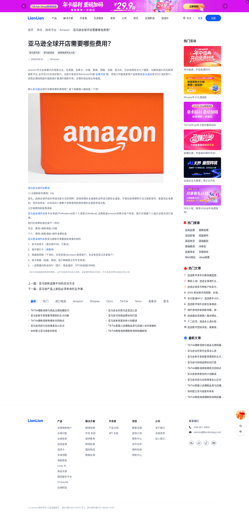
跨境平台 (50, 30)
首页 (36, 18)
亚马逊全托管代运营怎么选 (122, 310)
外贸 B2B (90, 433)
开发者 (83, 18)
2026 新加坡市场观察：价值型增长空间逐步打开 (202, 292)
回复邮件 (204, 235)
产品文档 (114, 427)
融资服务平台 (64, 476)
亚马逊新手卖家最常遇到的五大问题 (50, 315)
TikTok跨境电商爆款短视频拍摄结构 (127, 330)
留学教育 (90, 438)
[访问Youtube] (213, 443)
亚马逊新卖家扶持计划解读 (122, 320)
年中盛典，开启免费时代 (197, 69)
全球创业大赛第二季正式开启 (199, 180)
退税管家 (62, 460)
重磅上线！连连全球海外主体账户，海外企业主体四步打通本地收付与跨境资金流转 (202, 281)
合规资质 (160, 433)
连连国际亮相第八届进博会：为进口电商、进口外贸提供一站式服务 (202, 315)
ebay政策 (204, 257)
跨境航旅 (90, 444)
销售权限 (204, 230)
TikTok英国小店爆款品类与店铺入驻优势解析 (132, 325)
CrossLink (62, 482)
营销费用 (190, 246)
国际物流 (90, 449)
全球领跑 (62, 454)
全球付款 (62, 433)
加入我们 (160, 438)
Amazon (65, 30)
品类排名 (190, 251)
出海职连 (150, 18)
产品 (54, 18)
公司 (124, 18)
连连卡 (61, 449)
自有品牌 (190, 230)
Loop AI (61, 465)
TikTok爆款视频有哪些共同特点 (47, 320)
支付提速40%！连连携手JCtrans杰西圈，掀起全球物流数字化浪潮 (202, 298)
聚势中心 (137, 438)
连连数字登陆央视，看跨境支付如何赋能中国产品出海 (202, 327)
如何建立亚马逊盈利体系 (44, 330)
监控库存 (190, 240)
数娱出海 (90, 454)
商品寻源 (62, 471)
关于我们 (160, 427)
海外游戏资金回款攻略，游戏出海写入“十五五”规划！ (202, 309)
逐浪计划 (137, 433)
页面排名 (204, 251)
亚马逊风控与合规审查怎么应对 (47, 325)
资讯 (135, 18)
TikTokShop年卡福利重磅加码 (200, 125)
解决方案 (68, 18)
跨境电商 (90, 427)
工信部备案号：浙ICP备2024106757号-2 (66, 507)
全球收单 (62, 438)
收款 (48, 249)
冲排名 (202, 246)
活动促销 (190, 235)
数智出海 (137, 427)
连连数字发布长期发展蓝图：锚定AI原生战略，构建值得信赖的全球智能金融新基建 (202, 275)
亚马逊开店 (34, 52)
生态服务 (98, 18)
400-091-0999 (201, 427)
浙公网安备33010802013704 (101, 507)
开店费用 (45, 188)
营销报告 (204, 240)
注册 (213, 18)
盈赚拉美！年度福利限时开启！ (200, 153)
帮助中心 (137, 454)
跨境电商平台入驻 (66, 52)
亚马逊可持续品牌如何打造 (122, 315)
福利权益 (137, 449)
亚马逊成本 (49, 52)
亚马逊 (146, 74)
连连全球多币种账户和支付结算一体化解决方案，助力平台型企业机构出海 (202, 286)
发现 (112, 18)
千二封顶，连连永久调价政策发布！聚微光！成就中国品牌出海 (202, 321)
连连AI (165, 18)
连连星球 (62, 444)
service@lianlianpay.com (207, 432)
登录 (200, 18)
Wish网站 (190, 257)
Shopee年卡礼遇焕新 (195, 97)
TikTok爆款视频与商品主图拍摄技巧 (50, 310)
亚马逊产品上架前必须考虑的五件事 (61, 289)
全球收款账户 (64, 427)
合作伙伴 (137, 444)
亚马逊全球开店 (36, 238)
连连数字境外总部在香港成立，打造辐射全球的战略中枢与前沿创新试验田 (202, 304)
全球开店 (100, 74)
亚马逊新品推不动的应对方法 (57, 283)
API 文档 (113, 433)
